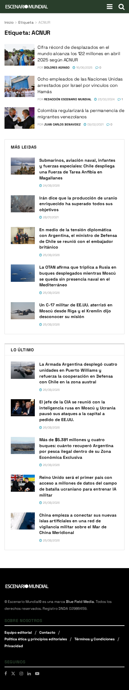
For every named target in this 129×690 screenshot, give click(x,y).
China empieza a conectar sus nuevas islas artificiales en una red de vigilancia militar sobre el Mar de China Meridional (77, 523)
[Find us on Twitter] (13, 673)
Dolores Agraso (57, 67)
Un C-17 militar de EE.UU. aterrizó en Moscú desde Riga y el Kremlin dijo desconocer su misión (75, 310)
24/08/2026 (51, 185)
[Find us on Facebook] (5, 673)
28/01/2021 (50, 217)
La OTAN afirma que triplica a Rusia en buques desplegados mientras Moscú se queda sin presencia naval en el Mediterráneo (77, 276)
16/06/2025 (83, 67)
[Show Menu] (109, 6)
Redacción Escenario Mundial (67, 99)
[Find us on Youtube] (37, 673)
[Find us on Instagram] (21, 673)
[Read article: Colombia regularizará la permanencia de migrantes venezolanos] (19, 118)
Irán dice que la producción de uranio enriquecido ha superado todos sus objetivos (78, 203)
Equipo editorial (18, 632)
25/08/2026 (51, 255)
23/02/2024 (106, 99)
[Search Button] (121, 6)
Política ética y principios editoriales (35, 639)
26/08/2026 (51, 390)
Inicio (9, 22)
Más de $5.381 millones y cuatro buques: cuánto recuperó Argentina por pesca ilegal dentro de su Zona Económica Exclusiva (76, 448)
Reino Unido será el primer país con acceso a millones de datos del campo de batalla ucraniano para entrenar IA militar (78, 486)
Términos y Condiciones (94, 639)
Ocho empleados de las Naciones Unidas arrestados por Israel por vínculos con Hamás (80, 85)
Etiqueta (26, 22)
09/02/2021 (95, 124)
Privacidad (13, 646)
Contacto (47, 632)
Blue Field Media (80, 601)
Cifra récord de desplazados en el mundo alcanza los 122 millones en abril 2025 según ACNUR (79, 53)
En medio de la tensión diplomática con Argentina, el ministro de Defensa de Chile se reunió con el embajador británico (78, 238)
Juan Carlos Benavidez (62, 124)
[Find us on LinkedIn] (29, 673)
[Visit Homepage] (26, 7)
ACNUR (44, 22)
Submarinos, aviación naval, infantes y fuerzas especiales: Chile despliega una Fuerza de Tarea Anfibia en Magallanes (77, 169)
